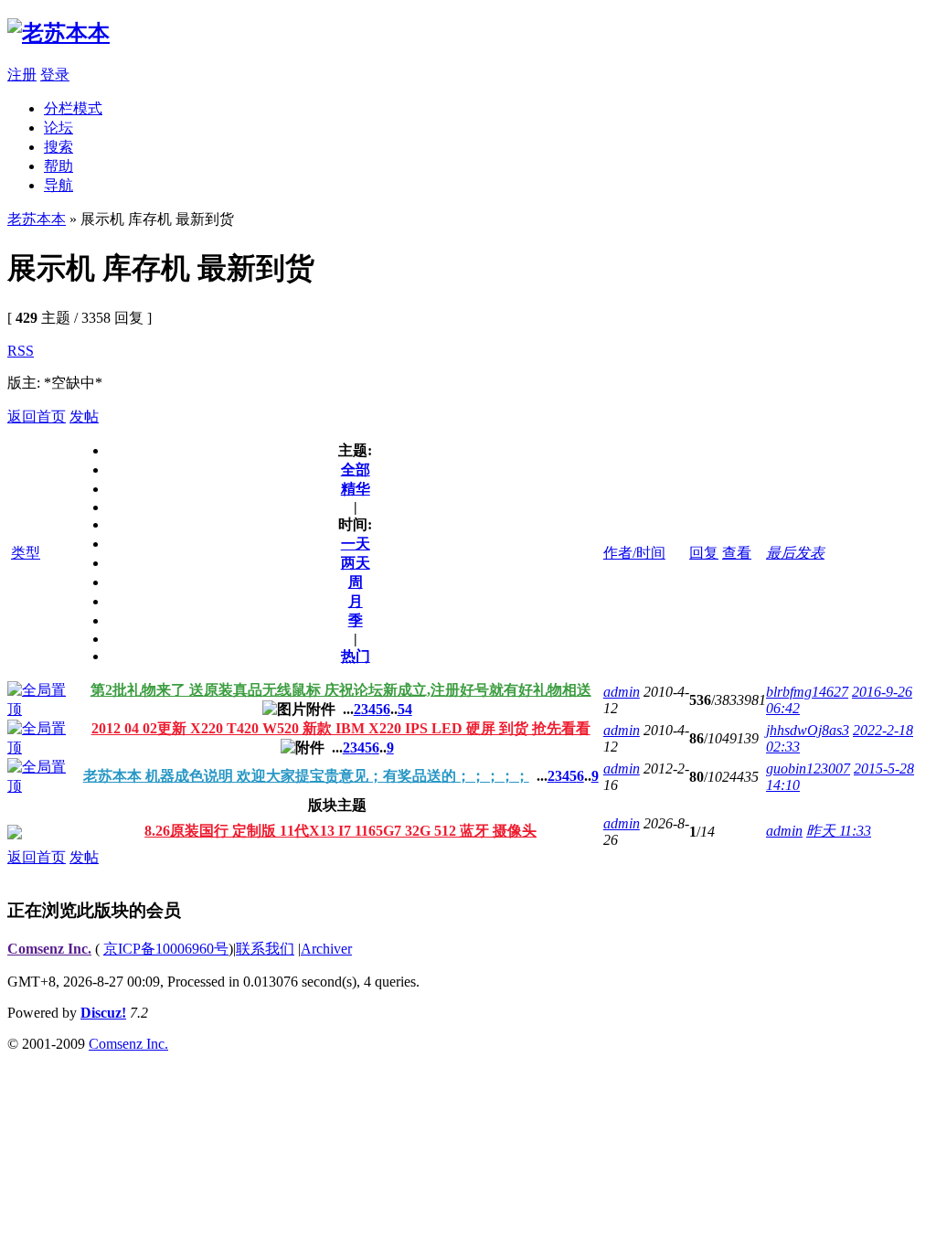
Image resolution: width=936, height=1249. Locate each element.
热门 (355, 656)
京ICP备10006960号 (166, 948)
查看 (736, 552)
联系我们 (265, 948)
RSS (20, 350)
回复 (703, 552)
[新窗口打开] (37, 709)
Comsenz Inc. (49, 948)
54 (405, 709)
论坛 (58, 127)
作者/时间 (634, 552)
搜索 (58, 147)
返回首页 (36, 416)
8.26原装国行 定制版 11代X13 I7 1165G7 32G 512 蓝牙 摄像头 (340, 830)
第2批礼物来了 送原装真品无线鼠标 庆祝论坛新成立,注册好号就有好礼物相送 (340, 690)
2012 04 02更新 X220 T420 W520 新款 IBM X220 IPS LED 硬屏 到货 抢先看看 (340, 728)
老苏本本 (36, 219)
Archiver (326, 948)
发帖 (84, 416)
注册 (22, 74)
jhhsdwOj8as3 (807, 730)
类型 (25, 552)
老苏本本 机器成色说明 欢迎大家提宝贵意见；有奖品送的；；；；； (306, 776)
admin (621, 691)
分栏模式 (73, 108)
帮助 (58, 166)
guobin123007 (808, 768)
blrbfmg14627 (807, 691)
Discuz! (103, 1012)
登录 (54, 74)
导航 (58, 185)
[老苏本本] (58, 33)
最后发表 (795, 552)
